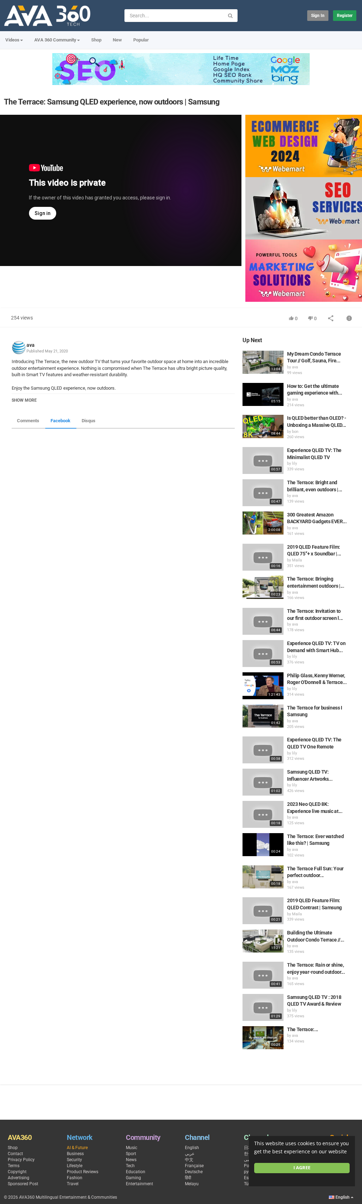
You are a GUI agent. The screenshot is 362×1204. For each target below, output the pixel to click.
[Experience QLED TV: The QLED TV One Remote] (263, 749)
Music (131, 1147)
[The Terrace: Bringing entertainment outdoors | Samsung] (263, 587)
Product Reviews (82, 1171)
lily (294, 463)
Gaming (133, 1177)
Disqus (88, 420)
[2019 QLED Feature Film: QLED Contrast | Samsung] (263, 910)
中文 (189, 1159)
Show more (24, 400)
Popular (141, 40)
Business (75, 1153)
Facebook (60, 420)
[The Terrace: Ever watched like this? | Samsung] (263, 844)
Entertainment (139, 1183)
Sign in (318, 15)
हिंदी (188, 1177)
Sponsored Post (23, 1183)
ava (31, 345)
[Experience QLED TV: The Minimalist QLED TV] (263, 460)
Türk (248, 1183)
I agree (301, 1168)
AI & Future (77, 1147)
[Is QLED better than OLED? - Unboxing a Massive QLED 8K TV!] (263, 426)
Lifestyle (74, 1165)
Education (135, 1171)
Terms (13, 1165)
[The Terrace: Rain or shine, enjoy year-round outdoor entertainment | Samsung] (263, 975)
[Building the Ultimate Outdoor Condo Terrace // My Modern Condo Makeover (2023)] (263, 941)
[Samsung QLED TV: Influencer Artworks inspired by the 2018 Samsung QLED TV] (263, 782)
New (117, 40)
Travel (72, 1183)
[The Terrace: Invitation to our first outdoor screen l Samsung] (263, 621)
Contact (15, 1153)
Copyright (17, 1171)
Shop (96, 40)
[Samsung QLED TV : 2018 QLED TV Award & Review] (263, 1007)
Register (344, 15)
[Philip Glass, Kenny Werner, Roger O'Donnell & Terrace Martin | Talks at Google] (263, 685)
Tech (130, 1165)
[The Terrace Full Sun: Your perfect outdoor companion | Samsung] (263, 876)
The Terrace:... (302, 1029)
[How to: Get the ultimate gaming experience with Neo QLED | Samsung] (263, 394)
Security (74, 1159)
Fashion (74, 1177)
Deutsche (194, 1171)
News (131, 1159)
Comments (28, 420)
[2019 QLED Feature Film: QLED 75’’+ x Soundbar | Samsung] (263, 557)
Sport (131, 1153)
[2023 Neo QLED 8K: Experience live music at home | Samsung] (263, 814)
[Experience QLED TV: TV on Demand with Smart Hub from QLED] (263, 653)
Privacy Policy (21, 1159)
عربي (189, 1153)
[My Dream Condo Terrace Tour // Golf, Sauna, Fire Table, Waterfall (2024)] (263, 362)
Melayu (192, 1183)
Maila (297, 560)
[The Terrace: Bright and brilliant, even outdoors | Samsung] (263, 492)
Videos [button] (12, 40)
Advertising (18, 1177)
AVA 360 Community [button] (55, 40)
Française (194, 1165)
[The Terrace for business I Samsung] (263, 716)
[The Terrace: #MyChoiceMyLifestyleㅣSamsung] (263, 1037)
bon (295, 431)
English (192, 1147)
